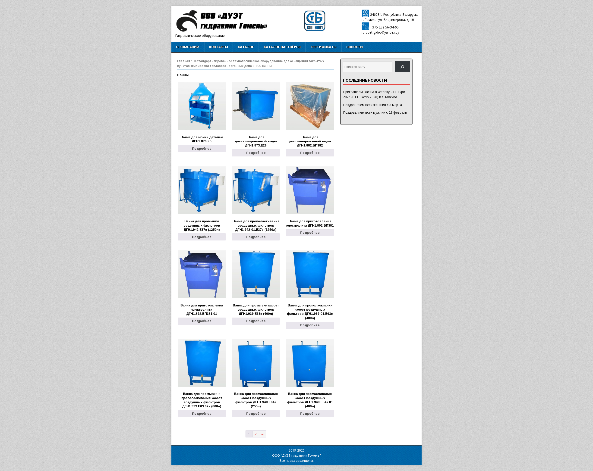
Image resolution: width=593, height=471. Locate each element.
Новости (354, 47)
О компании (187, 47)
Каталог (246, 47)
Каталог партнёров (282, 47)
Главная (183, 61)
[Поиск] (402, 66)
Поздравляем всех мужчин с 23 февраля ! (376, 112)
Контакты (218, 47)
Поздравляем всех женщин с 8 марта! (373, 105)
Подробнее (201, 148)
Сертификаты (323, 47)
